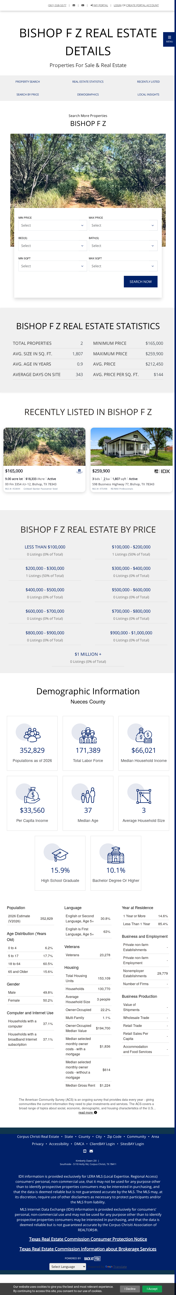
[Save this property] (80, 433)
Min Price (25, 217)
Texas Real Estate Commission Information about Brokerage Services (88, 1249)
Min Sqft (24, 258)
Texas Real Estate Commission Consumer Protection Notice (88, 1239)
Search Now (141, 281)
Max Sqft (95, 258)
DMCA (79, 1143)
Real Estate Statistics (87, 82)
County (84, 1136)
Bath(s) (94, 238)
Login (117, 5)
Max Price (96, 217)
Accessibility (59, 1143)
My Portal (100, 5)
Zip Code (114, 1136)
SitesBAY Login (132, 1143)
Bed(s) (22, 238)
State (69, 1136)
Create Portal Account (142, 5)
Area (155, 1136)
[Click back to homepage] (8, 5)
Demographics (88, 94)
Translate (120, 1267)
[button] (169, 39)
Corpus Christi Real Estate (38, 1136)
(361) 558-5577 (57, 5)
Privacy (38, 1143)
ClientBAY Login (102, 1143)
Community (136, 1136)
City (99, 1136)
